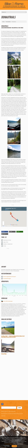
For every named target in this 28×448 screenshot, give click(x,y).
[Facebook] (2, 404)
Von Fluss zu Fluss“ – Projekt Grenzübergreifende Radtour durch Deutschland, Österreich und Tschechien (12, 336)
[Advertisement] (11, 377)
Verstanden (14, 446)
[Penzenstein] (14, 58)
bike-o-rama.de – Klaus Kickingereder (9, 411)
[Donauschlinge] (14, 345)
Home (3, 21)
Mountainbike (8, 21)
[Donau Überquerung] (14, 151)
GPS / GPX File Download (7, 301)
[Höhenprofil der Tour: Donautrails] (14, 290)
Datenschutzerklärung (8, 444)
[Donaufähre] (14, 123)
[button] (4, 232)
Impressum (3, 415)
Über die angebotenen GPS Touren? (9, 276)
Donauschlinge (4, 354)
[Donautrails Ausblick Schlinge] (14, 137)
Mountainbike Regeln (7, 278)
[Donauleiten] (14, 72)
